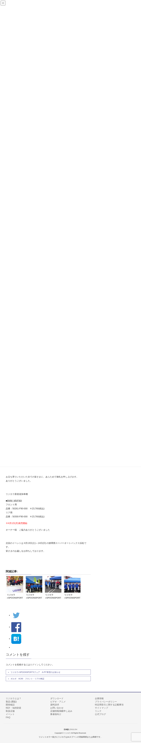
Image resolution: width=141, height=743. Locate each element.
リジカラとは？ (13, 698)
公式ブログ (100, 714)
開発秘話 (10, 705)
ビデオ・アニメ (58, 701)
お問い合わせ (56, 708)
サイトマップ (101, 708)
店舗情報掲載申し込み (61, 711)
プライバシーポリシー (106, 701)
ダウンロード (56, 698)
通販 (13, 701)
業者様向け (55, 714)
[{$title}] (16, 638)
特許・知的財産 (13, 708)
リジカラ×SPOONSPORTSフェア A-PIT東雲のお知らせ (35, 672)
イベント (10, 714)
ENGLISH (73, 729)
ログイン (34, 664)
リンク (98, 711)
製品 (8, 701)
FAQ (8, 717)
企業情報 (99, 698)
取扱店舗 (10, 711)
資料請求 (54, 705)
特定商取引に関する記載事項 (109, 705)
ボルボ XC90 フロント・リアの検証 (27, 679)
